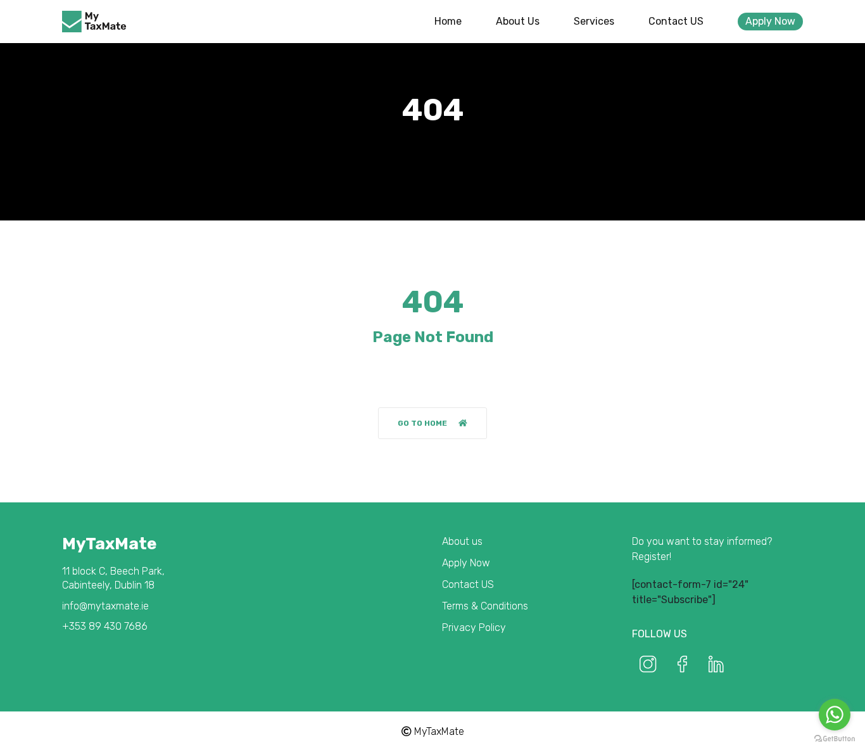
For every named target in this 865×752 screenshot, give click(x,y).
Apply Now (770, 21)
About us (518, 21)
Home (448, 21)
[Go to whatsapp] (834, 714)
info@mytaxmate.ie (105, 606)
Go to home (422, 423)
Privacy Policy (474, 627)
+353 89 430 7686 (105, 626)
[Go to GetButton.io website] (834, 739)
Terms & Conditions (485, 606)
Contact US (676, 21)
